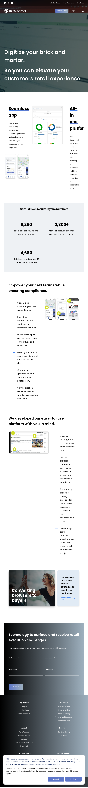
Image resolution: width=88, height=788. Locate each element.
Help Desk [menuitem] (80, 3)
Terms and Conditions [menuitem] (24, 742)
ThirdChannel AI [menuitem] (24, 714)
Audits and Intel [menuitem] (64, 721)
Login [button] (74, 11)
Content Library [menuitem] (64, 732)
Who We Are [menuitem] (24, 732)
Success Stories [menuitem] (24, 735)
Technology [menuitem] (24, 710)
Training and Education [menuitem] (64, 717)
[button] (3, 784)
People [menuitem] (24, 706)
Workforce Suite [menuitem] (64, 706)
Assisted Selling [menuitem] (64, 714)
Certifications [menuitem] (68, 3)
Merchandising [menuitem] (64, 710)
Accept (56, 779)
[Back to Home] (15, 11)
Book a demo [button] (62, 11)
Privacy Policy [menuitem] (24, 746)
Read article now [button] (66, 598)
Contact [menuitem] (24, 739)
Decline (73, 779)
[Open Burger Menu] (82, 11)
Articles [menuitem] (64, 735)
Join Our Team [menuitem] (54, 3)
